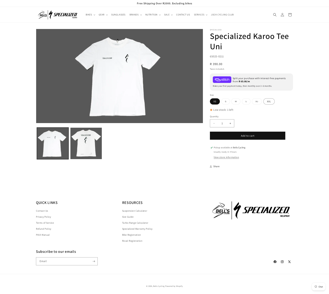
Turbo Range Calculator (135, 222)
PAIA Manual (43, 234)
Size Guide (128, 216)
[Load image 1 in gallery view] (53, 143)
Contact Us (42, 210)
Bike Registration (131, 234)
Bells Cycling (159, 286)
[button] (90, 14)
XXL (269, 101)
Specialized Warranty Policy (137, 228)
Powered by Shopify (174, 286)
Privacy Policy (43, 216)
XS (215, 101)
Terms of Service (45, 222)
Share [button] (216, 166)
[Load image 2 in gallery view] (86, 143)
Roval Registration (132, 240)
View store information (226, 157)
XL (258, 102)
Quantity (214, 116)
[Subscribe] (94, 261)
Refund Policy (43, 228)
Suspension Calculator (134, 210)
